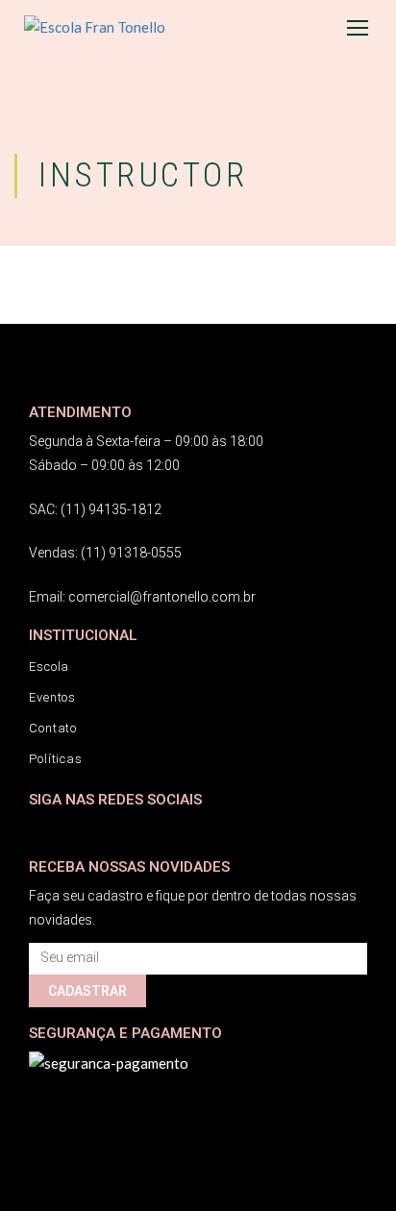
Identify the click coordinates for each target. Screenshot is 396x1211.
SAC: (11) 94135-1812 (95, 509)
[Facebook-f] (41, 829)
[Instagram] (79, 829)
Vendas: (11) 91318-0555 (105, 552)
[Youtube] (118, 829)
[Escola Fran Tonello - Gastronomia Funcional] (120, 27)
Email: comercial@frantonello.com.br (142, 597)
